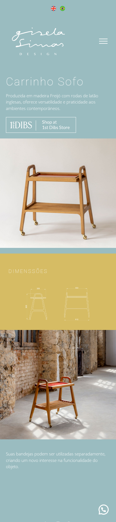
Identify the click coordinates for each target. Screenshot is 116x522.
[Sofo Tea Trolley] (58, 285)
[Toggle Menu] (103, 41)
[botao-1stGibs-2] (41, 119)
